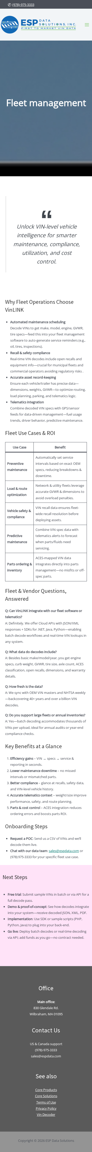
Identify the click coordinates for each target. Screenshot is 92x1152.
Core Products (46, 1089)
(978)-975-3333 (23, 4)
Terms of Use (46, 1102)
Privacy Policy (46, 1108)
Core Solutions (46, 1096)
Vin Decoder (46, 1114)
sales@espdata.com (64, 850)
